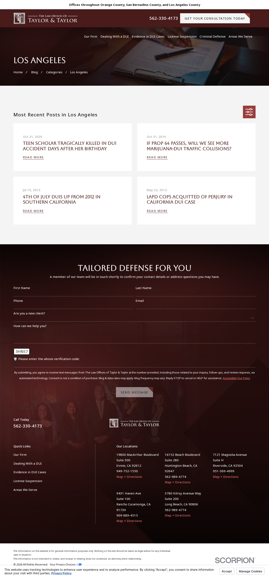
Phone (18, 300)
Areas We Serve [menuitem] (240, 36)
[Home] (45, 18)
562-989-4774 (175, 476)
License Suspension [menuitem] (182, 36)
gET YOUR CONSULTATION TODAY (215, 18)
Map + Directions (129, 476)
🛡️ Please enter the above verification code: (46, 359)
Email (140, 300)
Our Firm (20, 454)
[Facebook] (243, 424)
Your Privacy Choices (63, 564)
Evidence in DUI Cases (29, 472)
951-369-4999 (223, 471)
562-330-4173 (163, 18)
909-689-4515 (127, 515)
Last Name (144, 288)
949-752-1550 (127, 471)
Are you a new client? (29, 313)
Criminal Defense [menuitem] (212, 36)
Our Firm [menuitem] (90, 36)
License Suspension (27, 481)
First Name (21, 288)
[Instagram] (253, 424)
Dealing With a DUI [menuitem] (114, 36)
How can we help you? (30, 326)
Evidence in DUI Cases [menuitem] (148, 36)
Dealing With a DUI (27, 463)
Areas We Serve (25, 490)
